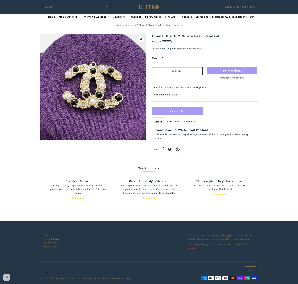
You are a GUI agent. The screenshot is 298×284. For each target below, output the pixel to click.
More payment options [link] (232, 77)
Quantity (157, 57)
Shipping (171, 48)
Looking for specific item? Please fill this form (225, 16)
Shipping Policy (51, 246)
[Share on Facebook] (163, 149)
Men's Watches (68, 16)
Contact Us (190, 121)
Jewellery (119, 16)
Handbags (135, 16)
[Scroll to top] (292, 278)
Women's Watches (95, 16)
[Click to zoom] (141, 39)
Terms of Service (51, 239)
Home (51, 16)
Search (46, 235)
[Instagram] (46, 273)
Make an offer (179, 112)
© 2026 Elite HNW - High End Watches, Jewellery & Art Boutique (74, 278)
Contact (187, 16)
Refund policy (50, 242)
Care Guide (173, 121)
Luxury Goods (153, 16)
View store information (166, 94)
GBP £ (250, 270)
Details (158, 121)
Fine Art (170, 16)
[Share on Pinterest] (178, 149)
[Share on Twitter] (169, 149)
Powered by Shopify (120, 278)
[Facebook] (41, 273)
